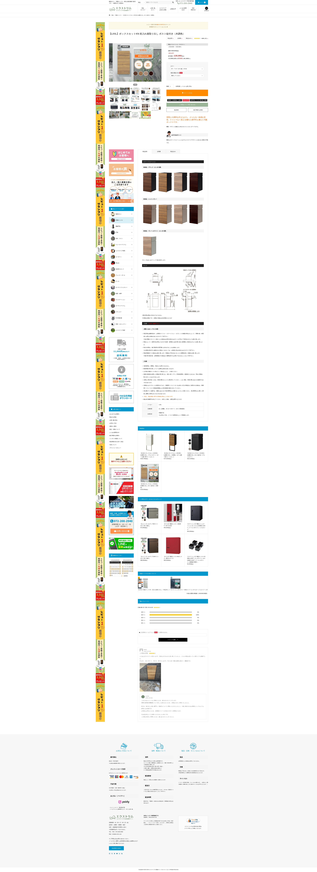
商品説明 (170, 38)
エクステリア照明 (120, 250)
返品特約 (176, 110)
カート (202, 2)
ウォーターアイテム (121, 244)
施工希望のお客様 (198, 110)
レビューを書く (172, 639)
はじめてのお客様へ (114, 414)
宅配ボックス (119, 220)
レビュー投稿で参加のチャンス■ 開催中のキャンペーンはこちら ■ (158, 26)
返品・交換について (114, 429)
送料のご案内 (112, 426)
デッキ (117, 281)
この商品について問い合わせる (187, 104)
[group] (135, 62)
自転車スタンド (120, 269)
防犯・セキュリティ (121, 324)
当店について (112, 444)
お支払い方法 (112, 423)
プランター (119, 312)
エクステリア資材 (120, 330)
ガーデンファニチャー (121, 287)
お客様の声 (173, 9)
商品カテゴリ (143, 8)
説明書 (179, 38)
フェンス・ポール (120, 275)
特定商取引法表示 (116, 848)
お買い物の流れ (113, 420)
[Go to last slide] (110, 62)
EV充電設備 (119, 318)
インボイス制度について (115, 438)
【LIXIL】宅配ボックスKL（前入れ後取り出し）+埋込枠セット (154, 589)
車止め (117, 263)
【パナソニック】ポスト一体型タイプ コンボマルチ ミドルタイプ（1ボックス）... (191, 589)
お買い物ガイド (152, 8)
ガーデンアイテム (120, 305)
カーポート (119, 256)
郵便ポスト (119, 214)
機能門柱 (118, 226)
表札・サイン (119, 238)
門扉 (117, 232)
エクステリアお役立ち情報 (162, 8)
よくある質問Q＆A (183, 8)
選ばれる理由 (112, 417)
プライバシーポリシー (115, 447)
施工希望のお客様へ (114, 435)
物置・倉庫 (119, 293)
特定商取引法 (193, 8)
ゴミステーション (120, 299)
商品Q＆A (188, 38)
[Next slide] (159, 62)
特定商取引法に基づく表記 (116, 441)
